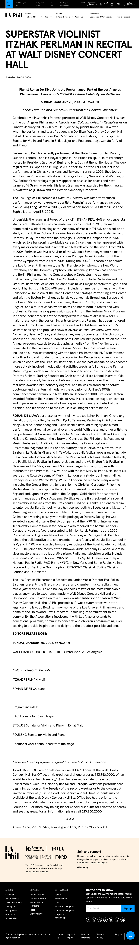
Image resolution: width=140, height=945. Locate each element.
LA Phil (8, 4)
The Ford (52, 4)
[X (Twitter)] (94, 920)
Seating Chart (11, 907)
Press (32, 910)
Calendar (9, 895)
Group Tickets (12, 911)
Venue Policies (12, 899)
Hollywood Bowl (40, 4)
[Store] (112, 4)
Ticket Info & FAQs (13, 903)
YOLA (83, 3)
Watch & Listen (37, 895)
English (118, 935)
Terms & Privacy (100, 936)
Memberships (61, 899)
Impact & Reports (71, 936)
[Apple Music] (122, 920)
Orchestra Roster (38, 899)
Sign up (128, 908)
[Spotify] (117, 920)
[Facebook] (88, 920)
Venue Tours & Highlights (36, 904)
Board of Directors (85, 936)
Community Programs (65, 911)
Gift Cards (10, 915)
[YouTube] (111, 920)
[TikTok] (105, 920)
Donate (91, 4)
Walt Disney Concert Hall (23, 4)
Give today (82, 867)
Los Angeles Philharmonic (65, 4)
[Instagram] (99, 920)
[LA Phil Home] (13, 15)
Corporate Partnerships (60, 916)
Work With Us (36, 914)
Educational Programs (65, 907)
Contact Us (60, 936)
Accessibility (11, 919)
